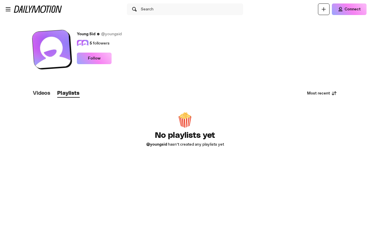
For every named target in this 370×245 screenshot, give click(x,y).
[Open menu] (8, 9)
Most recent (318, 93)
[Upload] (324, 9)
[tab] (41, 93)
